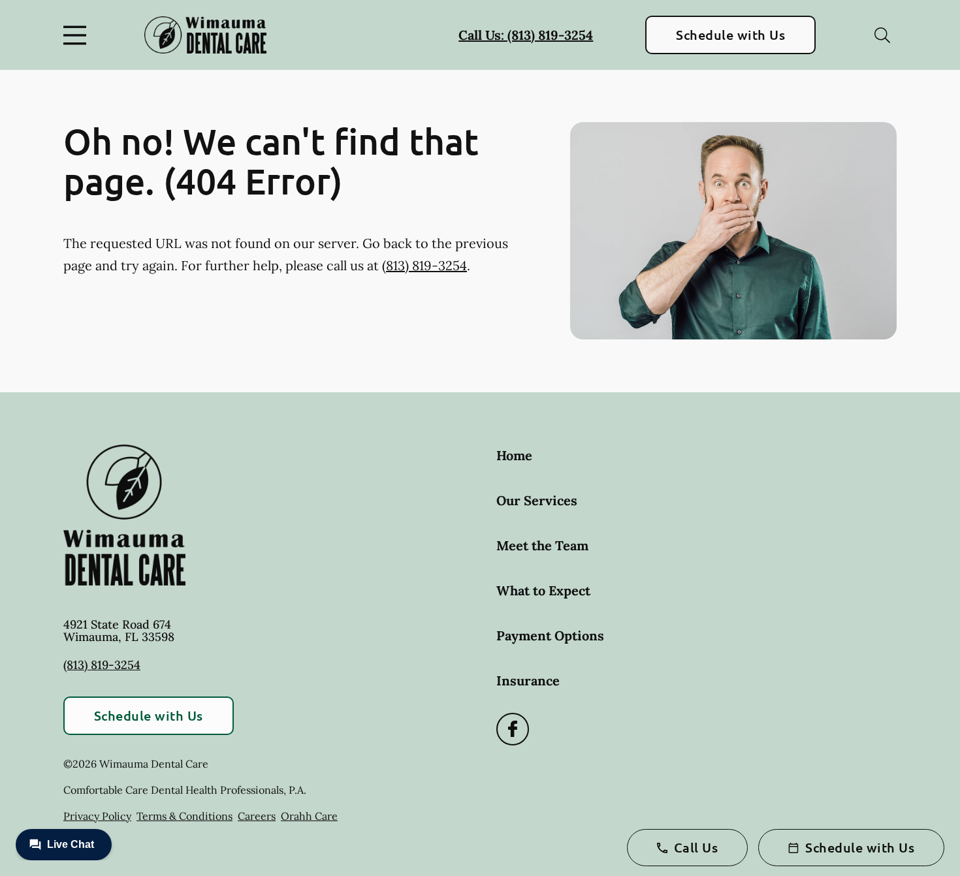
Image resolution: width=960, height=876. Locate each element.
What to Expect (543, 590)
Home (514, 455)
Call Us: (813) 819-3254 (525, 35)
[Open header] (77, 35)
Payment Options (550, 635)
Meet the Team (542, 545)
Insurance (528, 680)
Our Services (536, 500)
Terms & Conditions (184, 815)
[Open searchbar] (882, 35)
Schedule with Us (730, 34)
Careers (257, 815)
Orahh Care (309, 815)
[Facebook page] (512, 729)
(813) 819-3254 (424, 265)
